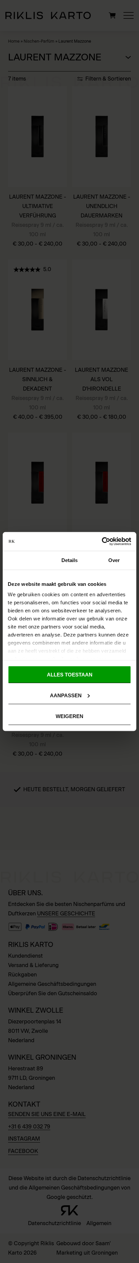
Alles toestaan (69, 674)
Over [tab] (114, 560)
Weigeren (69, 716)
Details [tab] (69, 560)
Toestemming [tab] (25, 560)
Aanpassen (66, 695)
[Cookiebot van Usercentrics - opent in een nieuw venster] (101, 541)
